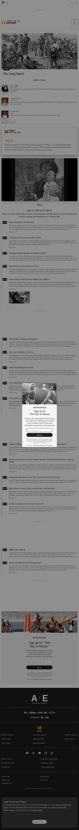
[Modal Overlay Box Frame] (39, 415)
